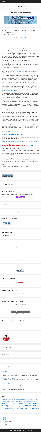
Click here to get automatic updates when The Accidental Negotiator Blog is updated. (20, 141)
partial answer (22, 163)
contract (13, 401)
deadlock (17, 401)
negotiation (14, 406)
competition (30, 399)
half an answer (27, 159)
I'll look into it (11, 161)
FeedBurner (23, 313)
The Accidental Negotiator (20, 12)
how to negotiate (34, 401)
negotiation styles (30, 406)
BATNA (15, 399)
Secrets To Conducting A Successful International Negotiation (16, 166)
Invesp (22, 294)
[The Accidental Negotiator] (20, 247)
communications (26, 399)
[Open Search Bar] (39, 1)
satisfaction (8, 410)
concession (35, 399)
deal (20, 401)
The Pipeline (4, 371)
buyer (18, 399)
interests (8, 403)
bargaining (11, 399)
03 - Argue (5, 158)
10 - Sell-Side (18, 158)
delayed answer (20, 159)
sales (4, 410)
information (4, 403)
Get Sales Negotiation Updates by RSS (20, 326)
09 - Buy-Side (11, 158)
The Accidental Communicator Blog (9, 374)
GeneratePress (29, 430)
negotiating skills (25, 403)
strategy (12, 410)
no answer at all (25, 161)
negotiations (21, 406)
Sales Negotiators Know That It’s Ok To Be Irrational (14, 167)
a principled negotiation (19, 71)
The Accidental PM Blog (7, 383)
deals (23, 401)
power (15, 408)
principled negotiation (27, 408)
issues (11, 403)
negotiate (16, 403)
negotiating (20, 403)
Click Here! (30, 145)
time (18, 410)
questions (37, 408)
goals (26, 401)
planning (11, 408)
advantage (3, 399)
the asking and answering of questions (10, 90)
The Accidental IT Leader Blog (8, 378)
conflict (10, 401)
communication (21, 399)
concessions (5, 401)
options (9, 408)
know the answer (17, 161)
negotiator (5, 408)
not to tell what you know (13, 163)
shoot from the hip (30, 163)
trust (20, 410)
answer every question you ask (9, 159)
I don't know (33, 159)
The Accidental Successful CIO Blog (9, 387)
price (18, 408)
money (14, 403)
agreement (8, 399)
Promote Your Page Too (20, 260)
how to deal (29, 401)
